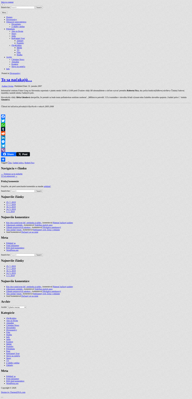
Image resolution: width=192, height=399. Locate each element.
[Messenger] (96, 142)
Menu (4, 13)
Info (8, 69)
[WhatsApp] (96, 125)
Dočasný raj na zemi (29, 232)
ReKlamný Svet (18, 38)
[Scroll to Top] (2, 397)
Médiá (19, 48)
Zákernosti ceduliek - (15, 225)
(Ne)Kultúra (16, 45)
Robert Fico (29, 163)
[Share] (96, 159)
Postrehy (20, 43)
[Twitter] (96, 121)
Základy (20, 41)
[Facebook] (96, 117)
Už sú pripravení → (9, 176)
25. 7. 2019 (11, 202)
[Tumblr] (96, 129)
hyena (7, 86)
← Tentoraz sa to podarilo (11, 174)
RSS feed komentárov (15, 248)
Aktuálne (15, 62)
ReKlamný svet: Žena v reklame (46, 230)
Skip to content (7, 2)
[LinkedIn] (96, 137)
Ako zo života (17, 31)
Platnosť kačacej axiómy (63, 223)
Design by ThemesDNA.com (13, 392)
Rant (8, 351)
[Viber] (96, 150)
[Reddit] (96, 133)
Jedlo (13, 36)
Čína (10, 163)
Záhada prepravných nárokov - (19, 227)
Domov (9, 17)
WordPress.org (12, 250)
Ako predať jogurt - (14, 230)
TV (18, 50)
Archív (9, 57)
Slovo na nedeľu (18, 66)
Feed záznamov (12, 245)
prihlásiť (47, 186)
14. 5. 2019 (11, 209)
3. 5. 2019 (10, 211)
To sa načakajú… (16, 79)
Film (19, 52)
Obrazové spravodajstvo (16, 22)
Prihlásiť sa (11, 243)
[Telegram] (96, 146)
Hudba (19, 55)
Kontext (14, 64)
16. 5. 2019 (11, 207)
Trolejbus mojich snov (43, 225)
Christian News (17, 59)
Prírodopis (10, 29)
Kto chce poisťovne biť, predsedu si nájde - (24, 223)
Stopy (13, 34)
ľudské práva (18, 163)
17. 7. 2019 (11, 204)
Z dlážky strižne (18, 26)
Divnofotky (16, 24)
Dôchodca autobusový (51, 227)
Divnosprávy (11, 19)
